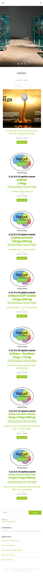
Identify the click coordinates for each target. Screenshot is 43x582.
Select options (22, 142)
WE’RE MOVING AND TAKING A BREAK (12, 550)
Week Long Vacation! (7, 560)
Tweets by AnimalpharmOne (9, 521)
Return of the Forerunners (8, 555)
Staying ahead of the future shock (11, 540)
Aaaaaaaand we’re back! (8, 545)
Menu (3, 3)
